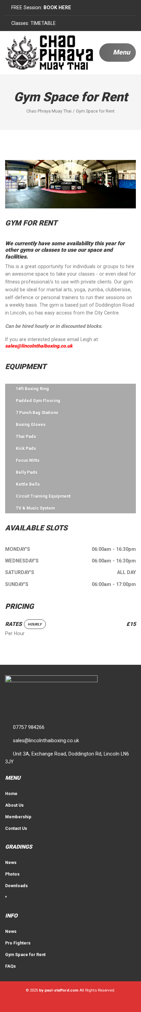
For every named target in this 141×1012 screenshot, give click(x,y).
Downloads (16, 885)
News (10, 862)
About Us (14, 805)
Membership (18, 816)
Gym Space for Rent (25, 954)
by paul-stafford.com (58, 990)
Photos (12, 874)
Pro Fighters (17, 942)
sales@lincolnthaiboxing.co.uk (39, 346)
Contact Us (16, 828)
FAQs (10, 966)
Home (11, 793)
